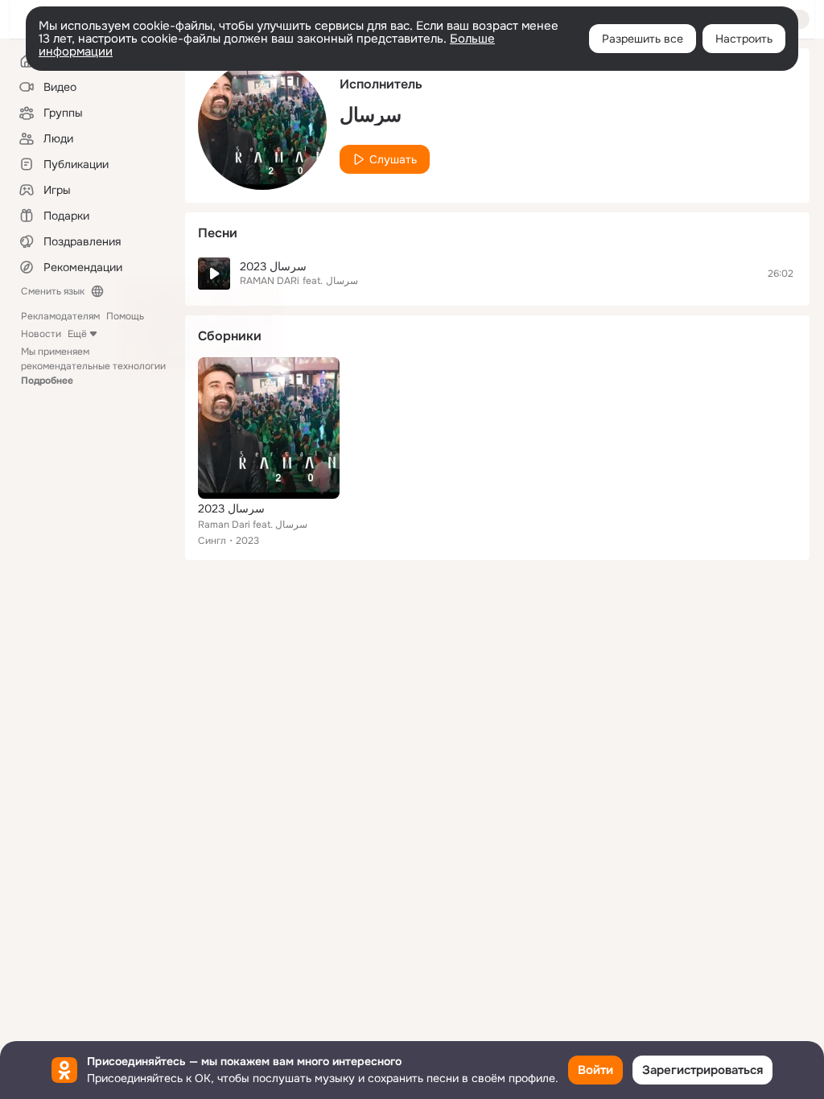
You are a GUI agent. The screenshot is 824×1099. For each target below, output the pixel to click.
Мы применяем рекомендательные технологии (93, 366)
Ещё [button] (77, 333)
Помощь (125, 316)
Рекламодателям (60, 316)
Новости (41, 333)
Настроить (743, 38)
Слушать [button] (393, 159)
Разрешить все (642, 38)
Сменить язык (52, 291)
